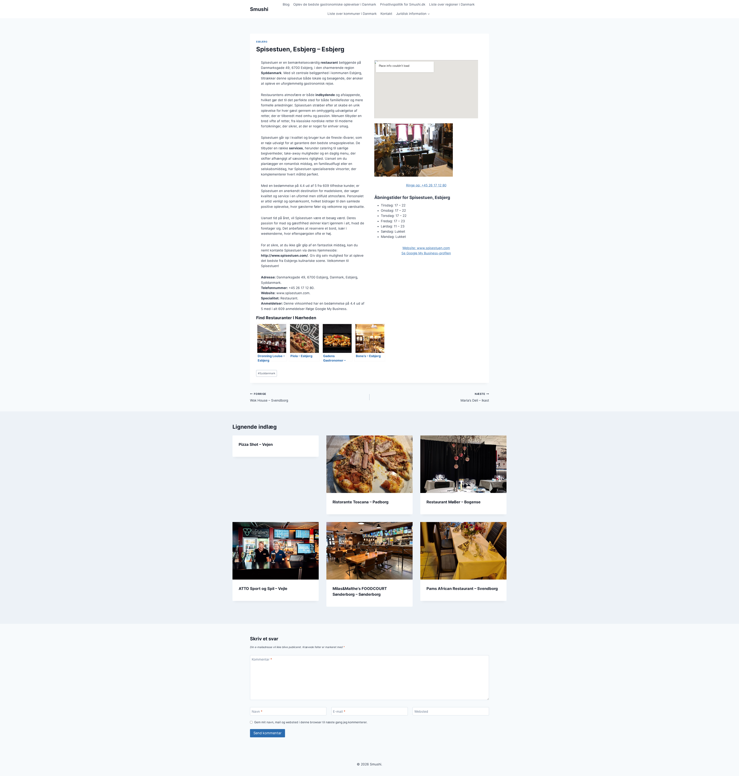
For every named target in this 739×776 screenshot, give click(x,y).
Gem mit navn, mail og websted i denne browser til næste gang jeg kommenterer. (310, 722)
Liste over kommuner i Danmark (352, 14)
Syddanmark (266, 373)
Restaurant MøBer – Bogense (453, 502)
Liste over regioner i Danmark (452, 4)
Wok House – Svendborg (269, 397)
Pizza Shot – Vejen (256, 444)
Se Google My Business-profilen (426, 253)
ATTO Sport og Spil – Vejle (263, 588)
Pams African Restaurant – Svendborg (462, 588)
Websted (421, 711)
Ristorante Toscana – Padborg (361, 502)
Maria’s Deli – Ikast (475, 397)
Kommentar (262, 659)
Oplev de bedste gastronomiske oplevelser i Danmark (334, 4)
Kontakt (386, 14)
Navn (257, 711)
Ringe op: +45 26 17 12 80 (426, 185)
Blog (286, 4)
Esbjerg (261, 41)
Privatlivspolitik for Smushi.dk (402, 4)
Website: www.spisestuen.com (426, 248)
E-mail (339, 711)
